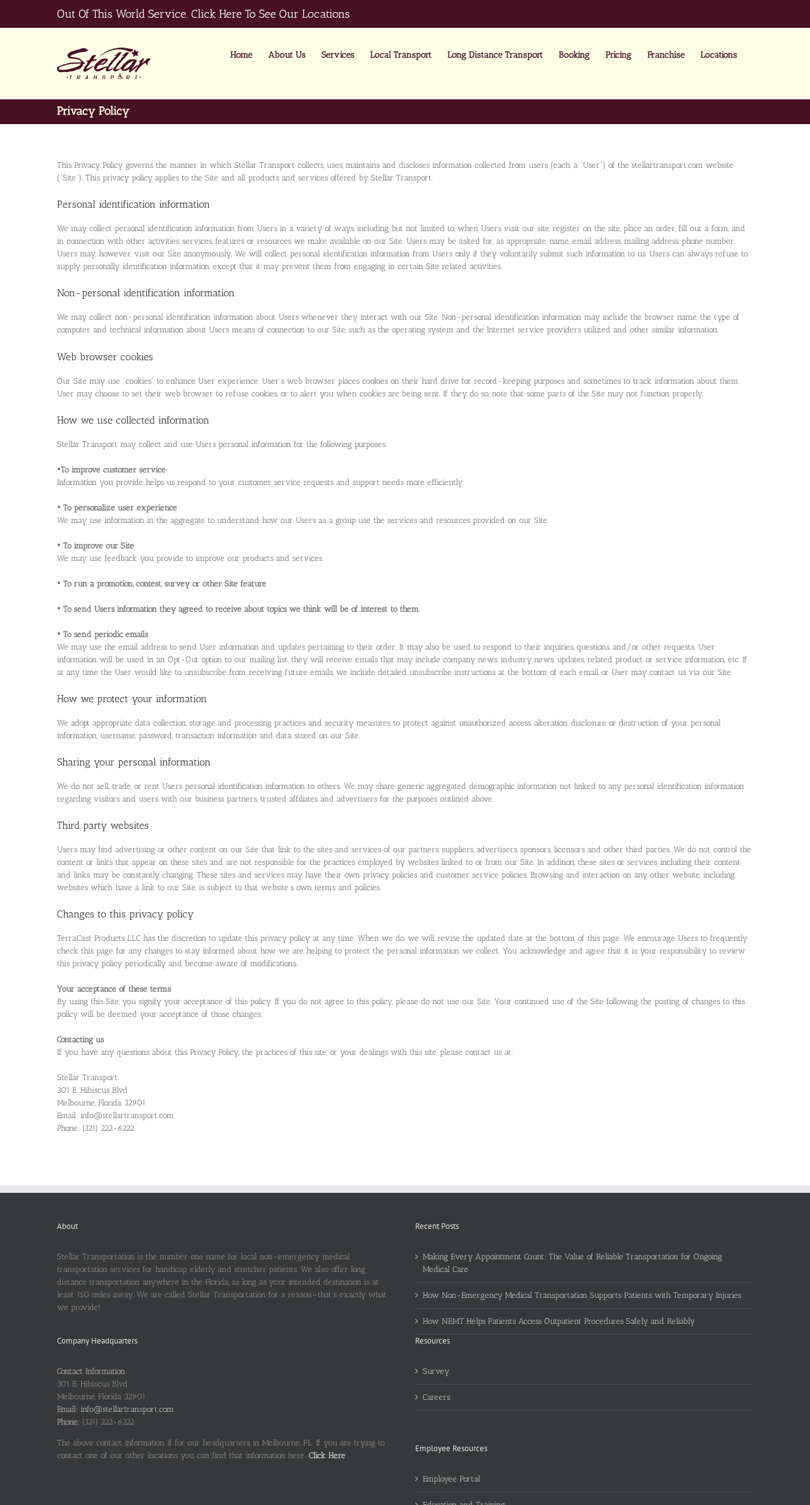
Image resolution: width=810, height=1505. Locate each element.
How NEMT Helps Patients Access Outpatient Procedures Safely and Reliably (559, 1321)
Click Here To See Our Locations (270, 14)
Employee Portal (451, 1478)
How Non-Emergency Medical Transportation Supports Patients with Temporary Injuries (582, 1295)
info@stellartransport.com (127, 1409)
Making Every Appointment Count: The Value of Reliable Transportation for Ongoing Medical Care (572, 1263)
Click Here (327, 1455)
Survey (436, 1371)
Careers (436, 1397)
